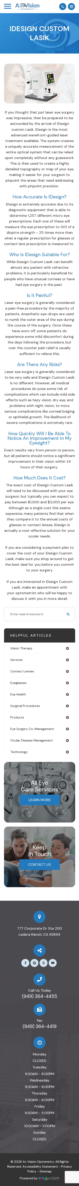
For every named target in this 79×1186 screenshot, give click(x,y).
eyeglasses (18, 683)
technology (19, 752)
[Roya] (49, 1178)
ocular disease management (31, 740)
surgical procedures (25, 706)
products (17, 717)
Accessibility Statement (40, 1166)
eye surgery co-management (32, 729)
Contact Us (39, 864)
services (16, 660)
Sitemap (46, 1171)
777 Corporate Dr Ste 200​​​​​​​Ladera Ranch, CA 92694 (39, 931)
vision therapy (21, 648)
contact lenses (22, 671)
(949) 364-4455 (39, 996)
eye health (18, 694)
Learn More (40, 799)
